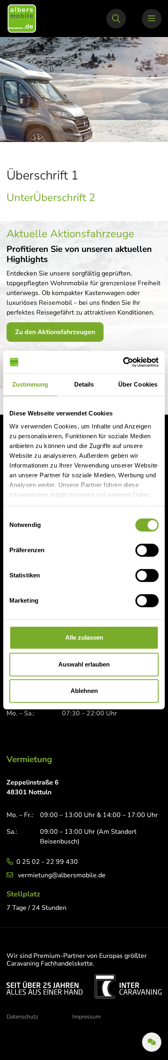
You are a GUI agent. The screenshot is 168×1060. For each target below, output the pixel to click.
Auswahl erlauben (84, 664)
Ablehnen (84, 690)
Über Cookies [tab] (137, 384)
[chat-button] (151, 1042)
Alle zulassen (84, 637)
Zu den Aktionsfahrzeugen (55, 332)
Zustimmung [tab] (30, 384)
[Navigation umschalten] (151, 18)
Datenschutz (22, 1017)
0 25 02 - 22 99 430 (47, 861)
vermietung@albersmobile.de (62, 875)
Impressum (86, 1017)
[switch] (147, 550)
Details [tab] (84, 384)
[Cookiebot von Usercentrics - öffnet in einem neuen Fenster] (123, 362)
